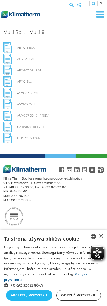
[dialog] (53, 268)
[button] (53, 285)
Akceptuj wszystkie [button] (29, 295)
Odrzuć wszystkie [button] (78, 295)
